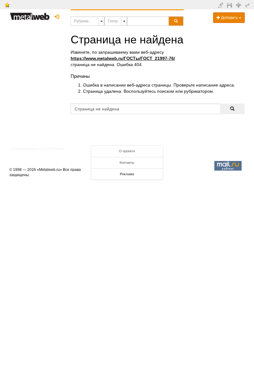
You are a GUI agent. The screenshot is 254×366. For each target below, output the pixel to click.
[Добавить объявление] (221, 5)
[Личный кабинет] (248, 5)
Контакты (127, 162)
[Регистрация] (239, 4)
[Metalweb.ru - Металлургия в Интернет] (29, 14)
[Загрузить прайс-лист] (230, 5)
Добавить (229, 18)
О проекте (127, 151)
